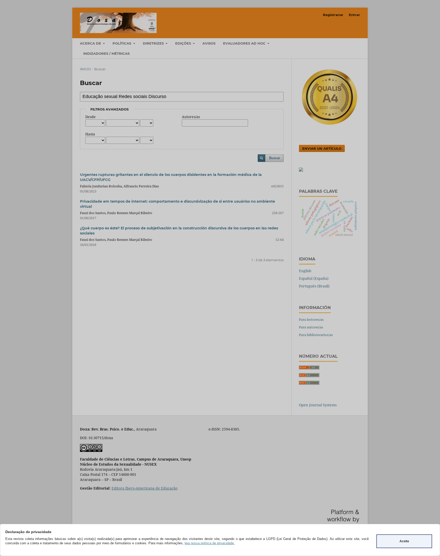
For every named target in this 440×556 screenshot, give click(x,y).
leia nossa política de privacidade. (210, 543)
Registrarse (333, 15)
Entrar (354, 15)
